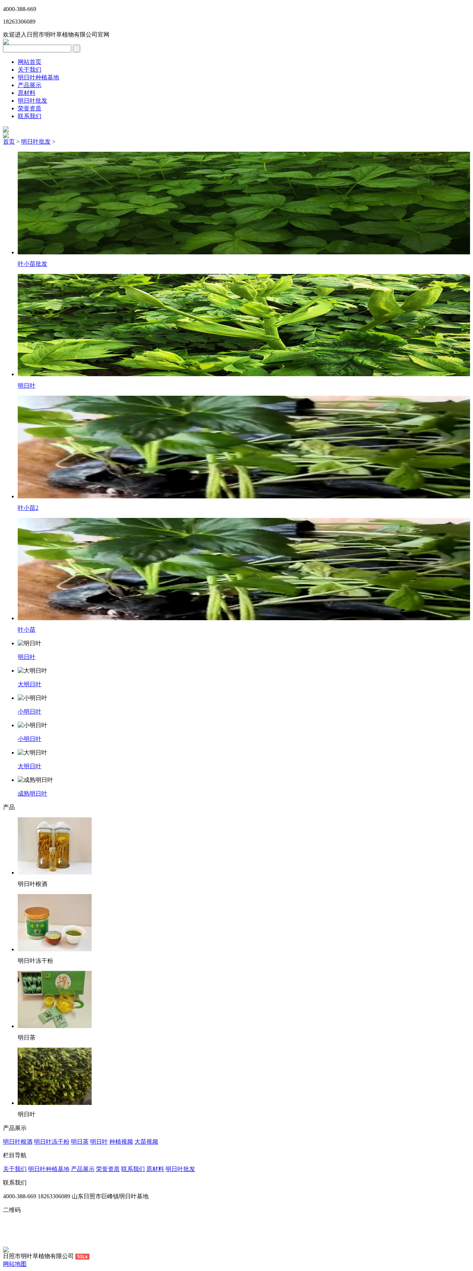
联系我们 (29, 116)
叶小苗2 (28, 508)
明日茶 (80, 1141)
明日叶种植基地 (38, 77)
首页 (9, 141)
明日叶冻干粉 (51, 1141)
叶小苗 (26, 629)
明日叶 (26, 385)
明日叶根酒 (18, 1141)
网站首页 (29, 62)
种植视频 (121, 1141)
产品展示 (29, 85)
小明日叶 (29, 711)
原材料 (26, 93)
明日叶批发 (32, 100)
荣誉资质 (29, 108)
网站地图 (15, 1264)
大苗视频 (146, 1141)
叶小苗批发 (32, 264)
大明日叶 (29, 684)
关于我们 (29, 69)
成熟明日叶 (32, 793)
